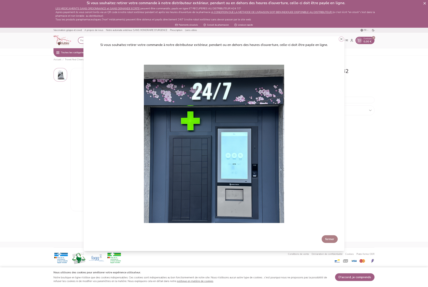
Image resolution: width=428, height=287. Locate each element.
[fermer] (341, 39)
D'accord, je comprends (355, 277)
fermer (329, 239)
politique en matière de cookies (195, 281)
